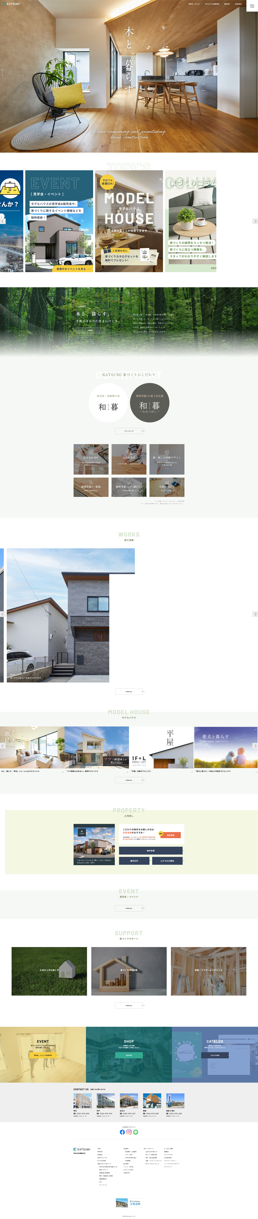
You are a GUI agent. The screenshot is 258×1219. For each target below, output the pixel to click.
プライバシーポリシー (170, 1161)
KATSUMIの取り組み (130, 1157)
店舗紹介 (166, 1151)
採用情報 (127, 1161)
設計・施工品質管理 (151, 1157)
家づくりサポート (149, 1148)
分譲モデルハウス (102, 1157)
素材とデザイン (103, 1170)
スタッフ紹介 (129, 1154)
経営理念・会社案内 (130, 1151)
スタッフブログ (168, 1154)
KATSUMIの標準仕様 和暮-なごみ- (108, 1167)
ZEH (100, 1182)
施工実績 (125, 1164)
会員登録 (99, 1154)
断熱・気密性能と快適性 (106, 1176)
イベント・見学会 (128, 1167)
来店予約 (228, 4)
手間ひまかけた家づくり (104, 1164)
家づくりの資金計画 (151, 1154)
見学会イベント (199, 4)
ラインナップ (103, 1185)
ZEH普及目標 (167, 1157)
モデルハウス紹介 (128, 1170)
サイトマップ (167, 1167)
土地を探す (239, 4)
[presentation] (3, 221)
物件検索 (99, 1151)
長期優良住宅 (103, 1179)
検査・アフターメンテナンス (154, 1161)
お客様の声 (126, 1173)
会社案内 (125, 1148)
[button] (124, 149)
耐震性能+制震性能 (104, 1173)
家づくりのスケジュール (152, 1164)
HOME (99, 1148)
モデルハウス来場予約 (215, 4)
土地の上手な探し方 (151, 1151)
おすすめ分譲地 (101, 1161)
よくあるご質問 (168, 1148)
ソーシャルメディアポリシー (172, 1164)
